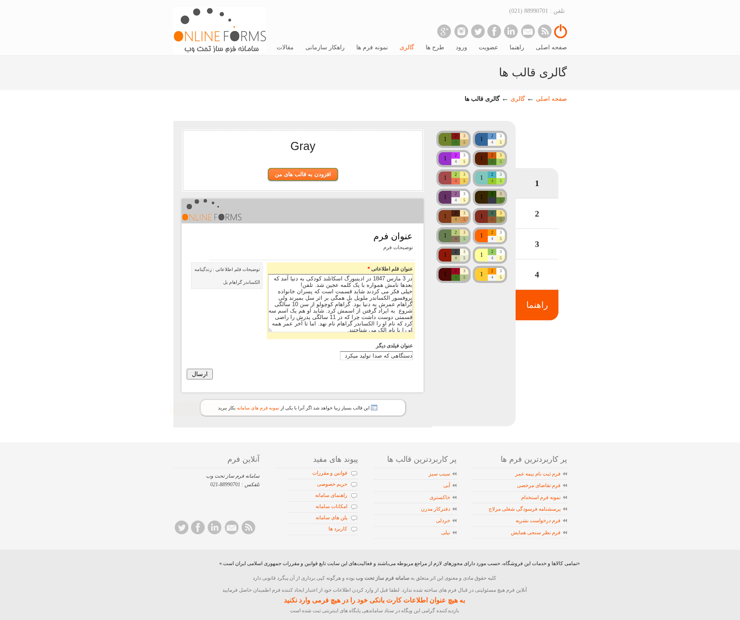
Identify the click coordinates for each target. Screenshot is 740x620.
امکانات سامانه (331, 506)
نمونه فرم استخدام (541, 497)
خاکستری (440, 497)
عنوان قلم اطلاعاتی (390, 269)
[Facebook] (494, 31)
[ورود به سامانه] (560, 36)
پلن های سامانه (331, 518)
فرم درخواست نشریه (538, 521)
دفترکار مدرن (435, 509)
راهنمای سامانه (331, 495)
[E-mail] (528, 31)
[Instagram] (461, 31)
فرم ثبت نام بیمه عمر (538, 474)
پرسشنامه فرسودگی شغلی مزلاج (525, 509)
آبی (446, 485)
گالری (517, 99)
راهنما (537, 305)
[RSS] (544, 31)
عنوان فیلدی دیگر (394, 346)
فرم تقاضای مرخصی (539, 485)
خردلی (443, 521)
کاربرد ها (337, 529)
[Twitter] (478, 31)
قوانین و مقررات (329, 473)
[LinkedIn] (511, 31)
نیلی (445, 533)
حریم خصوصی (332, 484)
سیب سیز (439, 474)
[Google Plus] (444, 31)
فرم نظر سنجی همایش (536, 533)
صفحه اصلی (551, 99)
